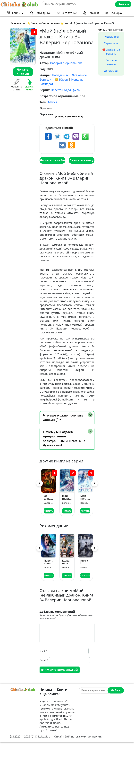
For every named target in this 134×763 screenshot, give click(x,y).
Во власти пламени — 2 (89, 497)
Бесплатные (69, 13)
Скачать (68, 575)
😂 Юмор (61, 79)
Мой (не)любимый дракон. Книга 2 (52, 497)
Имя (43, 651)
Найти (123, 4)
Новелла (77, 79)
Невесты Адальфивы (66, 90)
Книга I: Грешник (68, 562)
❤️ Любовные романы (111, 51)
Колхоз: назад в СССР (50, 562)
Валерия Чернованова (66, 63)
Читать (52, 510)
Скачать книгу (81, 160)
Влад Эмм (86, 565)
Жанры (15, 13)
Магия (52, 102)
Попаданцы (60, 75)
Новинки (93, 13)
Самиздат (46, 84)
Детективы (111, 70)
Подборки (116, 13)
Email (44, 660)
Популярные (42, 13)
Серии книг (111, 43)
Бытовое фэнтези (111, 62)
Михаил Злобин (68, 567)
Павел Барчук (50, 567)
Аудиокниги (111, 36)
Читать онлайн (23, 72)
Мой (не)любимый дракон (70, 497)
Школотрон (86, 560)
